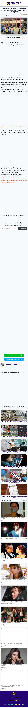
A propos (11, 697)
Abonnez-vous (23, 228)
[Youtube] (19, 704)
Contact (17, 697)
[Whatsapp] (12, 704)
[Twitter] (9, 704)
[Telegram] (23, 704)
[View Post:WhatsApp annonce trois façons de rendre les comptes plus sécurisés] (14, 489)
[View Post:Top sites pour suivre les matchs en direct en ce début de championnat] (14, 430)
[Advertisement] (14, 62)
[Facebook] (5, 704)
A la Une (6, 15)
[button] (2, 3)
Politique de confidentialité (14, 700)
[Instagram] (16, 704)
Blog (8, 15)
